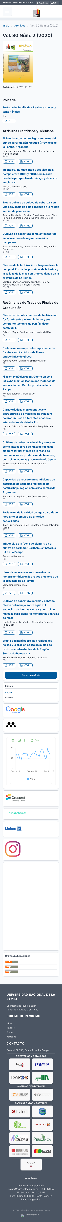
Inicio (6, 25)
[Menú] (7, 11)
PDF (10, 120)
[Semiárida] (36, 11)
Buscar (10, 1032)
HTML (26, 161)
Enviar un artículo (31, 675)
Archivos (19, 25)
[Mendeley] (11, 727)
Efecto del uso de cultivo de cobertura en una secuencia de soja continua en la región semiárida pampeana (31, 207)
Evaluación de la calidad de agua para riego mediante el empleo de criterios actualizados (30, 517)
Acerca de (11, 1036)
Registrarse (43, 3)
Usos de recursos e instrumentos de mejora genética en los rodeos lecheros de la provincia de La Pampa (30, 576)
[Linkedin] (13, 833)
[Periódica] (42, 1138)
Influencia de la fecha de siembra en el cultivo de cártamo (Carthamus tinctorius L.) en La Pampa (29, 548)
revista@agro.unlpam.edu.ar (23, 1189)
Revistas (11, 1028)
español (9, 697)
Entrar (55, 3)
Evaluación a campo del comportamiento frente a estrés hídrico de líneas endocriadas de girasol (29, 352)
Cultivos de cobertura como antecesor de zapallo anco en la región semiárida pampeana (30, 238)
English (9, 692)
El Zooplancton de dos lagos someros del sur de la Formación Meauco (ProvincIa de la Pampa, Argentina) (30, 142)
